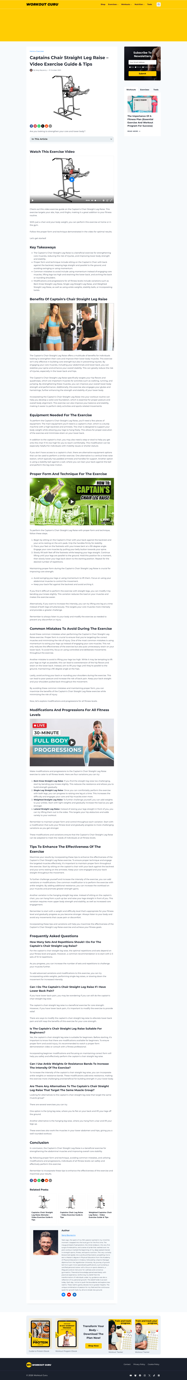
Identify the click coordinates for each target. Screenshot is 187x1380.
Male (132, 67)
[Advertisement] (93, 25)
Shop (103, 4)
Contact (127, 1364)
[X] (42, 126)
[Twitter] (149, 1375)
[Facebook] (31, 126)
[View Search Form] (159, 4)
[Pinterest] (35, 126)
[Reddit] (46, 126)
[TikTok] (154, 1375)
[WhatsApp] (39, 126)
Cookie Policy (153, 1364)
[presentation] (142, 104)
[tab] (131, 89)
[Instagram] (145, 1375)
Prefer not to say (149, 67)
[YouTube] (131, 1375)
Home (32, 51)
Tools (149, 4)
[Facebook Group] (135, 1375)
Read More (133, 131)
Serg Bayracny (41, 70)
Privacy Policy (139, 1364)
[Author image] (31, 70)
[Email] (50, 126)
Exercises (40, 51)
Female (139, 67)
